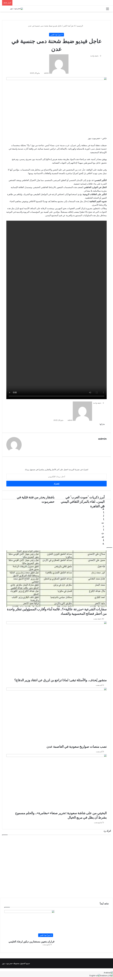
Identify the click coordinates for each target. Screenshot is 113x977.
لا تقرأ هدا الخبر (69, 26)
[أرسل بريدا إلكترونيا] (43, 73)
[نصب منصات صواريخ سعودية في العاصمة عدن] (56, 716)
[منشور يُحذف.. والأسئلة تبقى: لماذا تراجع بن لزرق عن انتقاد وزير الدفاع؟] (56, 649)
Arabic (106, 972)
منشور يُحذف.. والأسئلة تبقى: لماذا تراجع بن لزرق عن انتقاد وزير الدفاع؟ (60, 680)
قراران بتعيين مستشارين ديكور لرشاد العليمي (31, 941)
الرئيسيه (80, 26)
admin (46, 73)
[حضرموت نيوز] (16, 9)
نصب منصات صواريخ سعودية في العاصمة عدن (77, 746)
